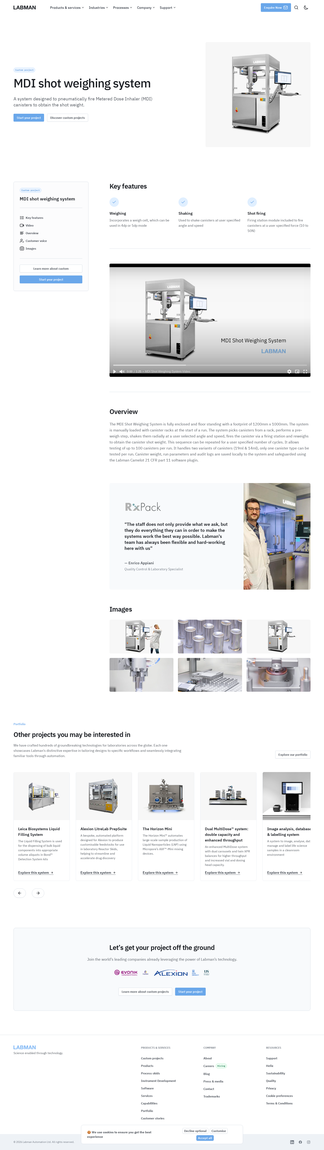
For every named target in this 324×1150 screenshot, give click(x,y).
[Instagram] (308, 1142)
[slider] (210, 365)
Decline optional (195, 1131)
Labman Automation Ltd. (37, 1142)
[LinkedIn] (292, 1142)
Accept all (205, 1138)
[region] (210, 320)
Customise (219, 1131)
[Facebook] (300, 1142)
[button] (114, 371)
